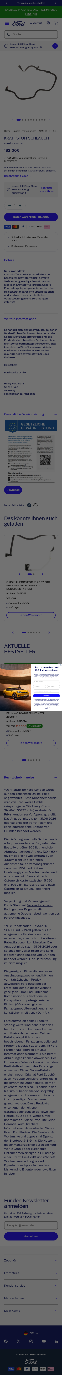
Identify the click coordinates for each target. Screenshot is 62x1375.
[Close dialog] (60, 665)
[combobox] (46, 691)
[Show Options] (58, 691)
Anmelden (46, 695)
